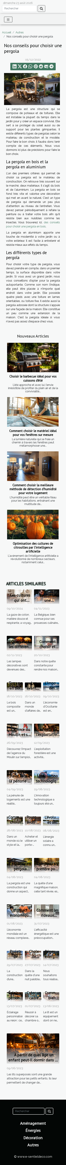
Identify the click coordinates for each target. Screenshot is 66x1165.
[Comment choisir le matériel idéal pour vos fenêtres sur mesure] (33, 412)
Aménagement (33, 1123)
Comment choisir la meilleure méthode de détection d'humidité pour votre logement (33, 489)
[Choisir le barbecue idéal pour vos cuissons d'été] (33, 357)
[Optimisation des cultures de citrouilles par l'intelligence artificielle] (33, 524)
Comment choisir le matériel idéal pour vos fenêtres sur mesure (33, 433)
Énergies (33, 1130)
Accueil (6, 32)
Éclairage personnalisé (19, 995)
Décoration (33, 1137)
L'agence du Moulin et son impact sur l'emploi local (20, 737)
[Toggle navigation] (8, 19)
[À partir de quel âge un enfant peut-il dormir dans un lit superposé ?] (33, 1048)
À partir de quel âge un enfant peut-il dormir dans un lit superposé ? (33, 1059)
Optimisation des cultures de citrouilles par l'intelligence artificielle (33, 547)
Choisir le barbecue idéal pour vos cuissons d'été (33, 378)
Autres (20, 32)
